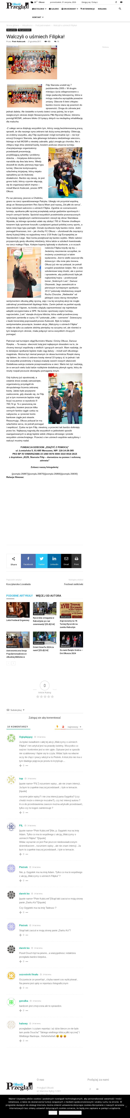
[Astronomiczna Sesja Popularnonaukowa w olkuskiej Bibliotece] (18, 640)
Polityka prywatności (70, 1113)
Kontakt (36, 17)
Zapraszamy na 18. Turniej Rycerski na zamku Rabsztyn (69, 624)
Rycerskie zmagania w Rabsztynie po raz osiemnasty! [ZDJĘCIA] (44, 621)
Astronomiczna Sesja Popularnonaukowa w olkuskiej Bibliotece (16, 653)
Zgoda (53, 1113)
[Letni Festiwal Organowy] (18, 610)
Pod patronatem (43, 25)
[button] (120, 8)
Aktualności (27, 25)
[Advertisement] (45, 534)
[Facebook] (116, 2)
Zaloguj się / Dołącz (89, 2)
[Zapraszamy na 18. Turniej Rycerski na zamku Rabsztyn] (71, 610)
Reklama (102, 9)
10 (58, 41)
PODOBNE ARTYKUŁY (19, 595)
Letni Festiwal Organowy (17, 620)
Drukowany (69, 9)
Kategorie (39, 9)
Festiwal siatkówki (73, 584)
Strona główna (12, 25)
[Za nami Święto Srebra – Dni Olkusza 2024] (71, 640)
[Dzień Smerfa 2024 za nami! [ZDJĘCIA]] (44, 638)
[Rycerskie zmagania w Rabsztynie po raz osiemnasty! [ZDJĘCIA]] (44, 608)
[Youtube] (121, 2)
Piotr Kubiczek (18, 41)
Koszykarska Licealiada (18, 584)
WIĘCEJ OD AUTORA (48, 595)
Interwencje (88, 9)
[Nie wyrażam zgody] (126, 1106)
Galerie (55, 9)
